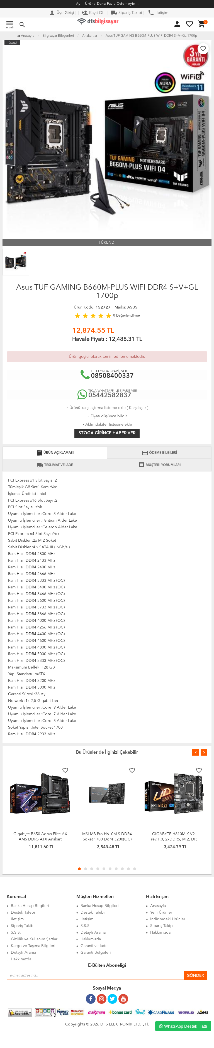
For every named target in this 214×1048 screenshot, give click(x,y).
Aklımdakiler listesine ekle (107, 424)
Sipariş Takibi (126, 13)
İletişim (158, 13)
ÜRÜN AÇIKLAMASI (55, 453)
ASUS (132, 307)
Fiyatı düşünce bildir (107, 416)
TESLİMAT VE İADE (55, 465)
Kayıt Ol (92, 13)
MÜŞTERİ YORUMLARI (159, 465)
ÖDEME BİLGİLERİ (159, 453)
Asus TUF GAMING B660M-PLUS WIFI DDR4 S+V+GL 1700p (151, 36)
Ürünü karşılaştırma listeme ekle (96, 408)
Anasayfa (27, 36)
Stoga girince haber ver (107, 433)
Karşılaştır (137, 408)
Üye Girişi (61, 13)
